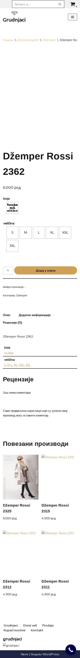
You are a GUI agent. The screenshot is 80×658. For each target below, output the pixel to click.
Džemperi (49, 40)
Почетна (8, 40)
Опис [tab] (6, 315)
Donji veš (30, 625)
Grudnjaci (11, 625)
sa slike (9, 352)
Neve (24, 654)
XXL (21, 365)
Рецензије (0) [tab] (12, 322)
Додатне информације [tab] (35, 315)
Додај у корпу (46, 270)
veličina (8, 223)
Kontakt (37, 630)
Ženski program (28, 40)
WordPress (51, 654)
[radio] (12, 208)
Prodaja (48, 625)
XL (15, 365)
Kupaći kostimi (14, 630)
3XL (28, 365)
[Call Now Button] (70, 649)
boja (6, 198)
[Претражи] (60, 4)
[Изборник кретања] (72, 17)
